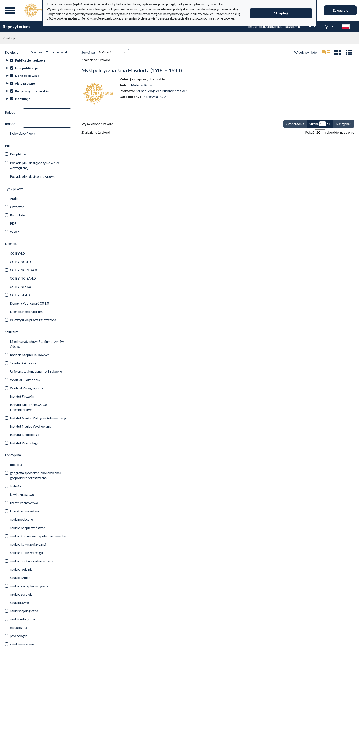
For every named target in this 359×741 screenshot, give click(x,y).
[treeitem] (38, 60)
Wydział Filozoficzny (25, 380)
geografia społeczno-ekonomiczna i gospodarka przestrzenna (35, 475)
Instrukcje (22, 99)
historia (15, 486)
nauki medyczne (21, 519)
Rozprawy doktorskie (32, 91)
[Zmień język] (348, 26)
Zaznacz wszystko (57, 52)
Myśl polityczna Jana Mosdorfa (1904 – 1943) (131, 70)
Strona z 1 (320, 124)
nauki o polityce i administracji (31, 561)
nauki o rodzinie (21, 569)
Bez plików (18, 154)
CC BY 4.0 (17, 253)
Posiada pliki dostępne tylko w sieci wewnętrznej (35, 165)
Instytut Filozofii (22, 396)
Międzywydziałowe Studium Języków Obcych (37, 343)
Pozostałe (17, 215)
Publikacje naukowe (30, 60)
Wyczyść (37, 52)
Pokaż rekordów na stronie (329, 132)
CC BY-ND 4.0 (20, 287)
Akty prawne (25, 83)
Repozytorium (16, 26)
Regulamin (292, 26)
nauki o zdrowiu (21, 594)
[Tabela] (349, 52)
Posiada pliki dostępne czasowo (32, 176)
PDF (13, 223)
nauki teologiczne (22, 619)
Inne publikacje (26, 68)
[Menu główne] (10, 10)
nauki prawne (19, 602)
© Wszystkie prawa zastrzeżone (33, 320)
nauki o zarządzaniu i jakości (30, 586)
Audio (14, 198)
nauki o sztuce (20, 577)
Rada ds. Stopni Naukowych (29, 355)
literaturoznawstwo (24, 503)
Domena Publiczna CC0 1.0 (29, 303)
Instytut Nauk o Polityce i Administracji (38, 418)
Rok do (10, 124)
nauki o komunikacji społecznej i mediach (39, 536)
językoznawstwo (22, 494)
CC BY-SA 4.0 (20, 295)
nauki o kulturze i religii (26, 553)
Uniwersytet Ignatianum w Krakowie (36, 371)
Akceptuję (281, 13)
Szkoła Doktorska (23, 363)
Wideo (15, 232)
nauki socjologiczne (24, 611)
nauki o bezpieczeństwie (27, 528)
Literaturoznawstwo (24, 511)
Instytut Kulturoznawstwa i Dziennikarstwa (29, 407)
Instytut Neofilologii (24, 434)
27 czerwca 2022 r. (154, 97)
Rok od (10, 112)
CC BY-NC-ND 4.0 (23, 270)
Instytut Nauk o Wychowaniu (30, 426)
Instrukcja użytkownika (265, 26)
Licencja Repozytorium (26, 311)
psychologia (18, 636)
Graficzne (17, 207)
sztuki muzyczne (22, 644)
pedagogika (18, 627)
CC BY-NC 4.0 (20, 262)
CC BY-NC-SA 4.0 (23, 278)
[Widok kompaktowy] (337, 52)
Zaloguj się (340, 10)
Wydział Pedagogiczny (26, 388)
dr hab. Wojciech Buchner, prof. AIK (162, 91)
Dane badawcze (27, 76)
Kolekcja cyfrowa (22, 133)
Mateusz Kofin (141, 85)
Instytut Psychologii (24, 443)
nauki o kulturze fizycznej (28, 544)
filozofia (16, 464)
